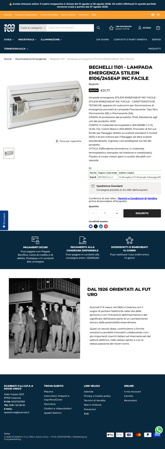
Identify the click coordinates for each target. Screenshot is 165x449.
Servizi (156, 39)
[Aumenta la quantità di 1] (117, 213)
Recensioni (130, 400)
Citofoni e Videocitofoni (58, 408)
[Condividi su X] (96, 226)
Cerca (7, 433)
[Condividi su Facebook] (91, 226)
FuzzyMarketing (12, 439)
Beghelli (94, 84)
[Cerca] (98, 28)
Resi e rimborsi (68, 15)
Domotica (49, 404)
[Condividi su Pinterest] (106, 226)
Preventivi (84, 15)
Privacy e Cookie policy (26, 15)
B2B (94, 15)
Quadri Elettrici (53, 412)
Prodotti (154, 48)
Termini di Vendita (49, 15)
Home (8, 59)
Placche (48, 391)
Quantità (94, 206)
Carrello (128, 396)
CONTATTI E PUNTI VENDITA (130, 39)
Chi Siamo (102, 39)
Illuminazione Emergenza (30, 59)
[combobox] (70, 28)
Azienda (8, 15)
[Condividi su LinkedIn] (101, 226)
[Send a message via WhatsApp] (159, 430)
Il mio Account (132, 391)
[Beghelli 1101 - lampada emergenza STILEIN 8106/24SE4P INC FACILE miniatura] (9, 153)
